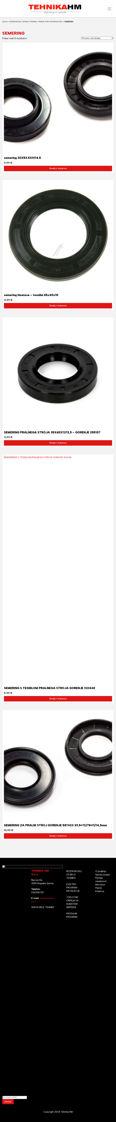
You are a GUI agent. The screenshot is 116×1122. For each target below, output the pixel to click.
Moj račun (100, 884)
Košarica (99, 891)
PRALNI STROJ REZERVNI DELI (51, 22)
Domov (5, 22)
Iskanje (8, 1101)
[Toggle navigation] (109, 9)
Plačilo (98, 888)
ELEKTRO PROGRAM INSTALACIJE (73, 887)
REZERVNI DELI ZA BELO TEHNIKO (23, 22)
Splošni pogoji (102, 874)
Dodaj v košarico (58, 168)
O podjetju (100, 871)
